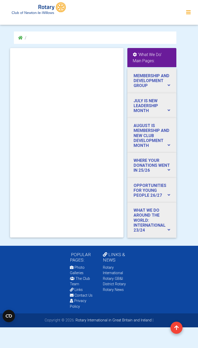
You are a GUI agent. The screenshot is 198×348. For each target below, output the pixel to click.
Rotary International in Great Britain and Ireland (113, 320)
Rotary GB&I (113, 278)
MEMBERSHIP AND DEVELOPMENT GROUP (151, 80)
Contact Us (83, 295)
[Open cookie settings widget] (9, 316)
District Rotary (114, 284)
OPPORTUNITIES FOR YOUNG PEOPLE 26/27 (150, 190)
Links (79, 289)
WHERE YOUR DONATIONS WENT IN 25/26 (152, 165)
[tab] (151, 80)
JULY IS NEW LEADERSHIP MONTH (146, 105)
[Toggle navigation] (188, 12)
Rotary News (113, 289)
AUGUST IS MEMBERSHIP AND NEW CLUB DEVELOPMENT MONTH (151, 135)
